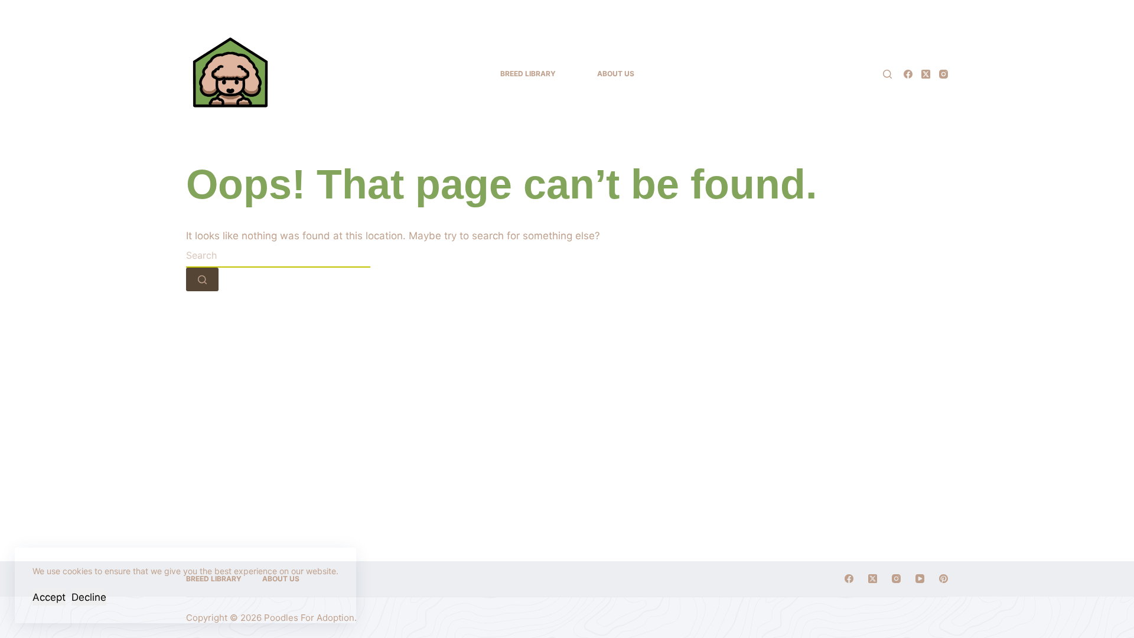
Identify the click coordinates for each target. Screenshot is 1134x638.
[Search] (887, 74)
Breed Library (528, 73)
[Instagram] (943, 74)
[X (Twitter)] (925, 74)
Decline (88, 597)
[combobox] (278, 256)
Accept (49, 597)
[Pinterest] (943, 578)
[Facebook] (908, 74)
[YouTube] (919, 578)
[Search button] (202, 279)
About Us (615, 73)
